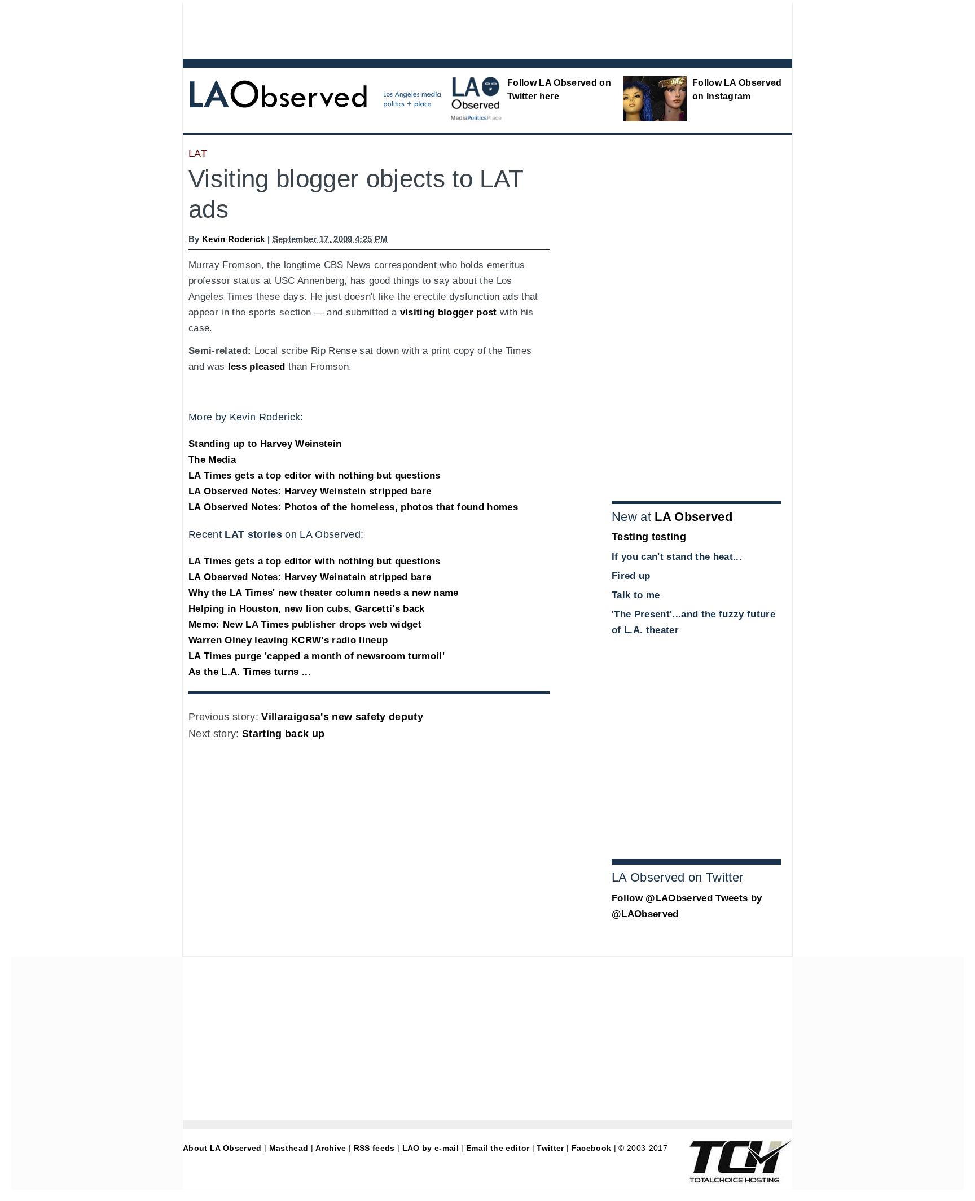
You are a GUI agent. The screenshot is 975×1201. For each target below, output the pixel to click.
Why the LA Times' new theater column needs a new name (323, 593)
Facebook (592, 1147)
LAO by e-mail (430, 1147)
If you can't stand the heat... (677, 556)
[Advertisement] (456, 28)
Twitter (550, 1147)
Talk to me (636, 595)
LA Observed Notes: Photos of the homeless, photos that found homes (353, 507)
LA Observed (693, 517)
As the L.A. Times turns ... (249, 672)
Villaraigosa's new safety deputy (342, 716)
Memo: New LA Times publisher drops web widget (304, 624)
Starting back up (283, 733)
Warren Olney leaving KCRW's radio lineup (288, 640)
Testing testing (649, 536)
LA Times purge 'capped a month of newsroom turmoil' (316, 656)
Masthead (289, 1147)
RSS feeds (374, 1147)
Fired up (631, 576)
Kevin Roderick (233, 239)
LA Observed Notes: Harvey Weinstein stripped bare (309, 491)
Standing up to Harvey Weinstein (264, 444)
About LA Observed (222, 1147)
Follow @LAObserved (662, 898)
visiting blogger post (448, 312)
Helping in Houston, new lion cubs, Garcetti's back (306, 608)
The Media (212, 459)
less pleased (257, 366)
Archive (330, 1147)
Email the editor (497, 1147)
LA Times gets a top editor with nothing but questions (314, 475)
